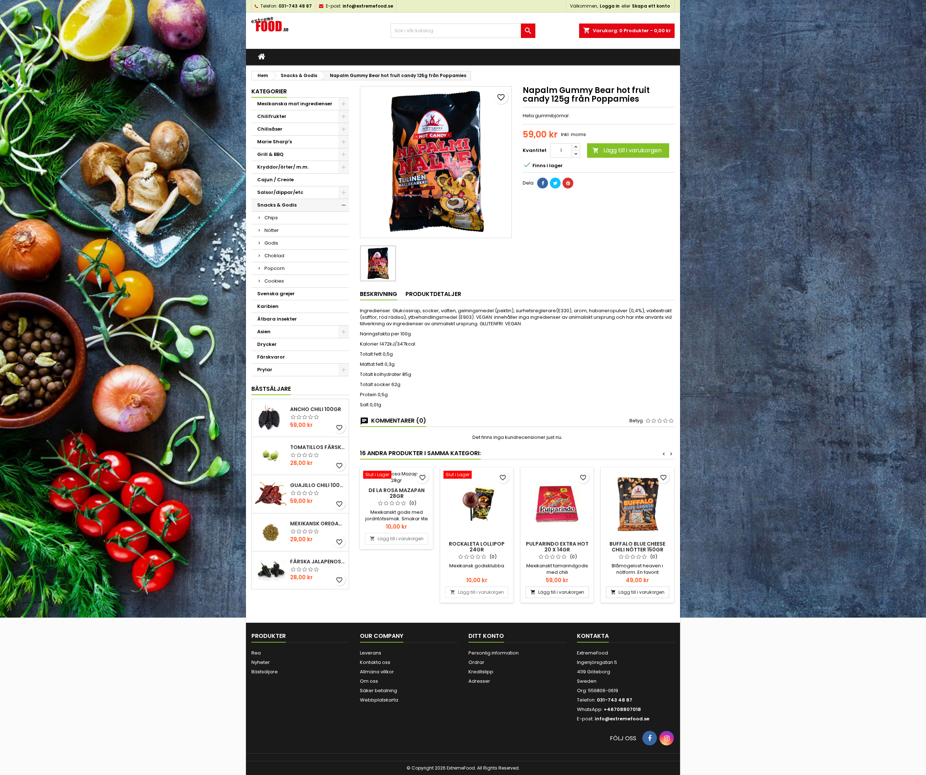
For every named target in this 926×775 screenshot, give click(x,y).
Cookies (274, 281)
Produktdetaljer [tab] (433, 294)
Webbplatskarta (379, 699)
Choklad (274, 255)
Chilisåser (270, 129)
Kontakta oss (375, 662)
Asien (264, 331)
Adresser (479, 681)
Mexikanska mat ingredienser (294, 103)
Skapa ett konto (651, 6)
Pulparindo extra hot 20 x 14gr (557, 546)
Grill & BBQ (270, 154)
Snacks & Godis (277, 205)
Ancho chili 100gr (315, 409)
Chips (271, 217)
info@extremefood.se (368, 6)
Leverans (370, 652)
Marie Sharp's (274, 141)
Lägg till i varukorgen (627, 150)
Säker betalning (378, 690)
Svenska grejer (276, 293)
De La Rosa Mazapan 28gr (397, 493)
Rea (256, 652)
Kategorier (269, 91)
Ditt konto (486, 636)
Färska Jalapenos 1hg (318, 561)
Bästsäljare (271, 389)
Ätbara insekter (277, 318)
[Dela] (542, 183)
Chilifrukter (271, 116)
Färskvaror (271, 356)
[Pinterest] (567, 183)
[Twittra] (555, 183)
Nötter (271, 230)
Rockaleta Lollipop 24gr (477, 546)
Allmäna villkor (377, 671)
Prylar (264, 369)
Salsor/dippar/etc (280, 192)
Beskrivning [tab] (378, 294)
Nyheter (260, 662)
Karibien (268, 306)
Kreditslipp (480, 671)
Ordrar (476, 662)
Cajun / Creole (275, 179)
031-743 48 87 (295, 6)
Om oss (369, 681)
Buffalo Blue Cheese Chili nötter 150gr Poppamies (637, 549)
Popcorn (274, 268)
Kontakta (593, 636)
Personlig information (493, 652)
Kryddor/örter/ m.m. (283, 167)
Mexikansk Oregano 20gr (318, 523)
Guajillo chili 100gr (318, 485)
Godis (271, 243)
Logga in (610, 6)
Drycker (267, 344)
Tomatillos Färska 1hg (318, 447)
